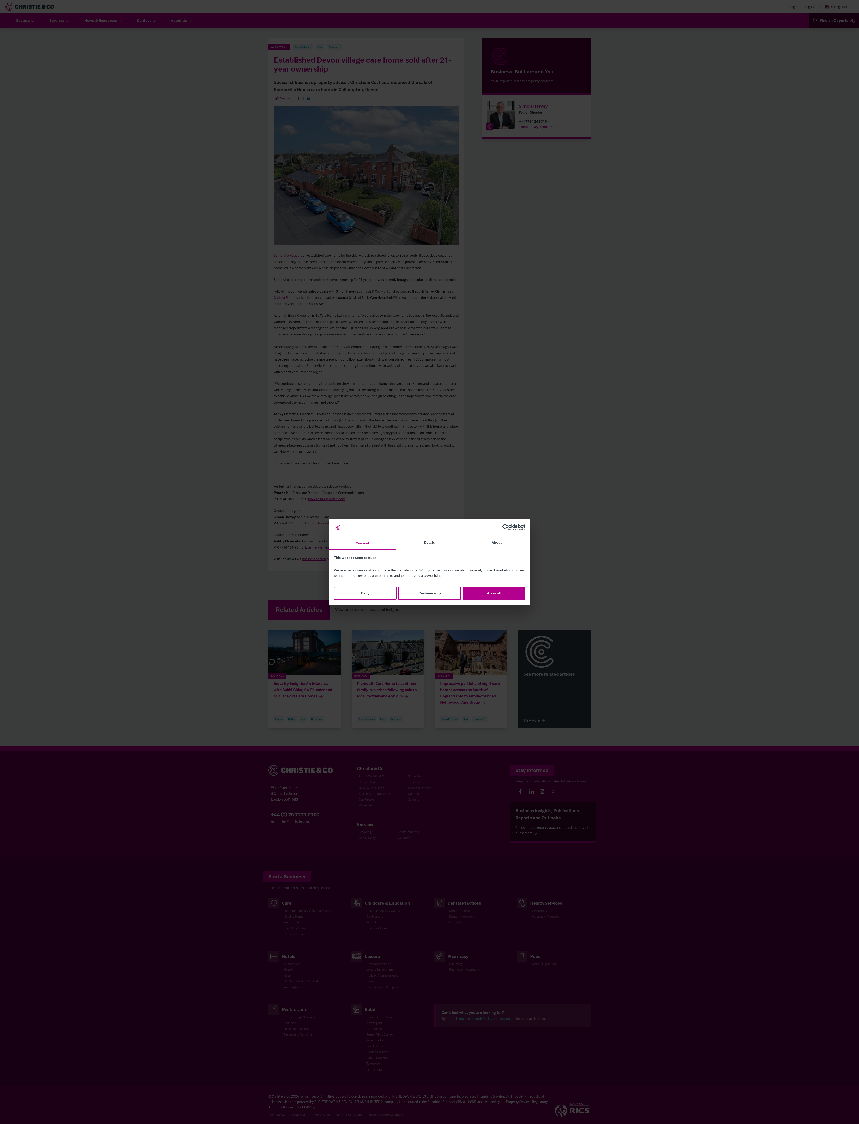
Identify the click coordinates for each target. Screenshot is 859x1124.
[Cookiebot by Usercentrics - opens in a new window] (505, 527)
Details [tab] (429, 542)
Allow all (494, 593)
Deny (365, 593)
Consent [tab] (362, 543)
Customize (427, 593)
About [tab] (497, 542)
